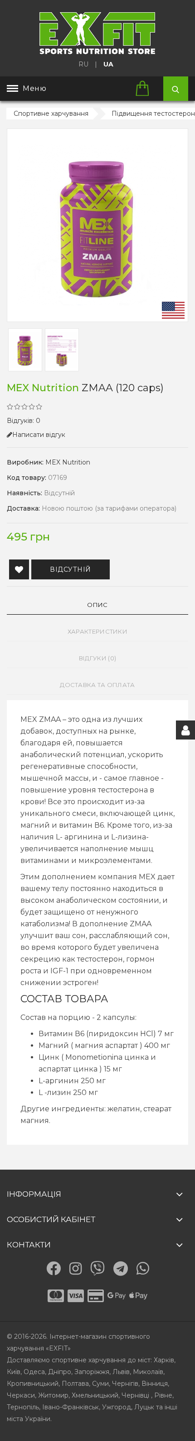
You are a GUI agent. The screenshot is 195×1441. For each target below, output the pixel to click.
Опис (97, 604)
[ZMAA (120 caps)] (97, 225)
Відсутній (70, 569)
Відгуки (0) (97, 658)
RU (83, 64)
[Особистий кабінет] (185, 729)
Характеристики (97, 631)
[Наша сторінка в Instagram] (75, 1268)
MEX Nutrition (67, 462)
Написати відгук (38, 435)
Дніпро (59, 1372)
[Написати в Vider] (97, 1268)
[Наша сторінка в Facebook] (53, 1268)
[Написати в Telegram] (120, 1268)
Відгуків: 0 (23, 421)
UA (108, 64)
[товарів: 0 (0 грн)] (145, 89)
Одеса (34, 1372)
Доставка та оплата (97, 684)
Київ (13, 1372)
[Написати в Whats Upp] (142, 1268)
